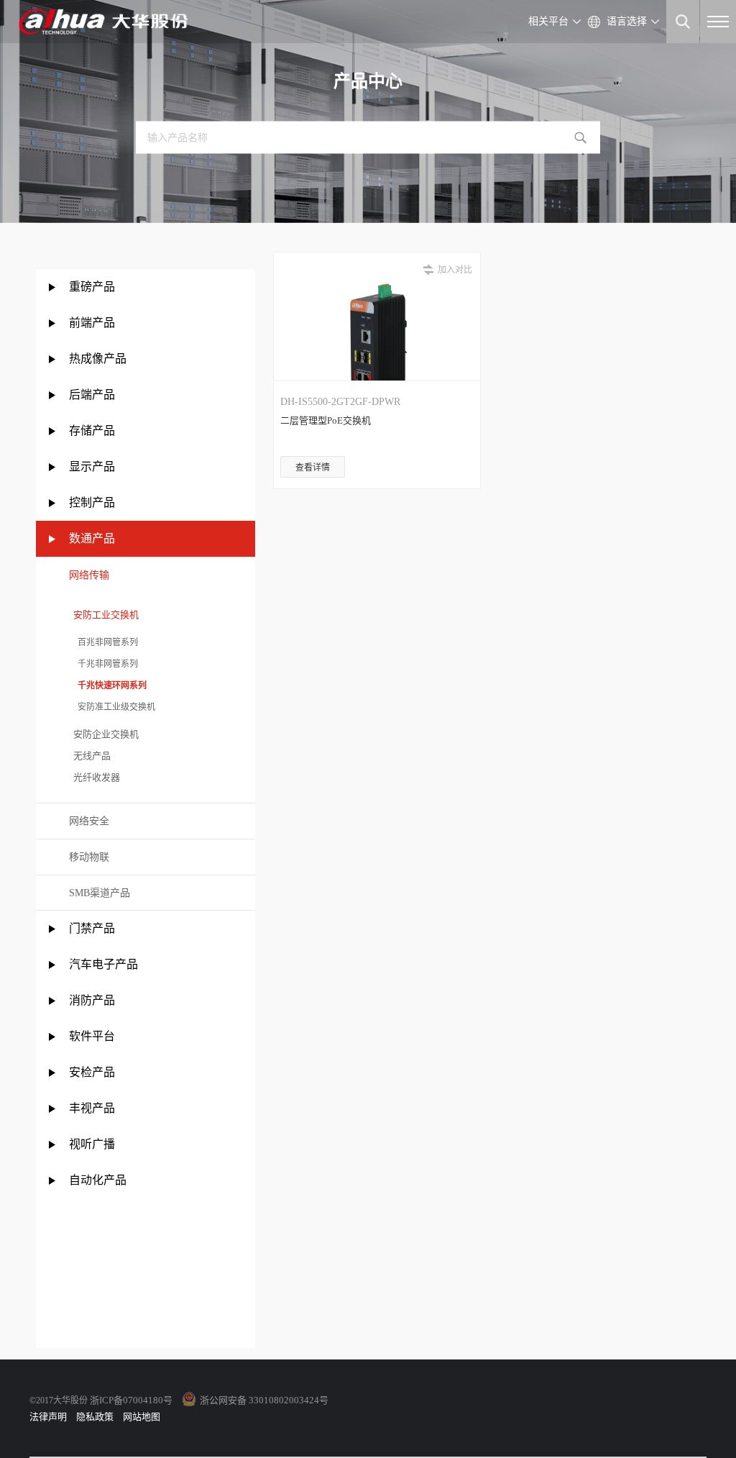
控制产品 (93, 502)
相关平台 (548, 21)
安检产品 (92, 1072)
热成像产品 (97, 358)
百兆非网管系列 (103, 642)
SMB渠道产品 (99, 893)
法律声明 (48, 1416)
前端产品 (92, 322)
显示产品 (92, 466)
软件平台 (92, 1036)
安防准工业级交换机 (112, 707)
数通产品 (92, 538)
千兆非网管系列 (103, 664)
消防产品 (92, 1000)
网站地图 (141, 1416)
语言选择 (627, 21)
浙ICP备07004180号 (131, 1400)
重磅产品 (92, 287)
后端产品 (92, 394)
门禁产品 (92, 928)
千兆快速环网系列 (108, 685)
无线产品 (90, 755)
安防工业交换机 (104, 614)
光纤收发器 (94, 777)
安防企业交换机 (104, 734)
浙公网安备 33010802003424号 (264, 1400)
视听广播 (92, 1144)
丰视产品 (92, 1108)
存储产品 (92, 430)
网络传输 (89, 575)
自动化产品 (97, 1180)
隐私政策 (95, 1416)
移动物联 (89, 857)
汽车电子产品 (103, 964)
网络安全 (89, 821)
